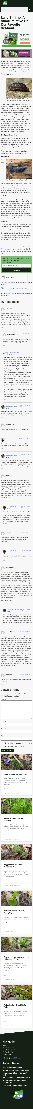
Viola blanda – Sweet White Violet (15, 1085)
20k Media (16, 1058)
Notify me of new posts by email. (13, 746)
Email (3, 729)
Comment (5, 699)
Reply (2, 327)
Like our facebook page (8, 282)
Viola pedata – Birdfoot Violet (16, 774)
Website (3, 736)
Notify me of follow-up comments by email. (17, 743)
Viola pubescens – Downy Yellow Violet (16, 1078)
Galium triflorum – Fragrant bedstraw (16, 1070)
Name (3, 722)
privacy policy (10, 293)
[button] (30, 2)
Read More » (7, 788)
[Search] (30, 9)
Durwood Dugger (14, 352)
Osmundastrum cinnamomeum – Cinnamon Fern (16, 958)
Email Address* (6, 262)
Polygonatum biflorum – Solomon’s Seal (13, 866)
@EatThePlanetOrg (22, 289)
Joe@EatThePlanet (11, 406)
